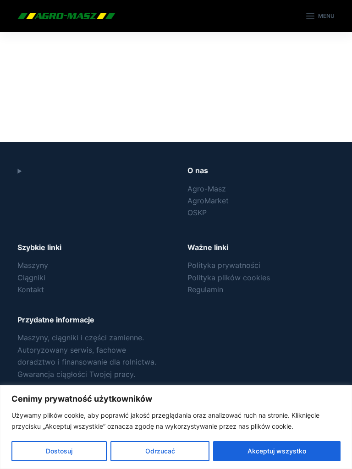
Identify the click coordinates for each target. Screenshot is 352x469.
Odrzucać (160, 451)
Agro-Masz (206, 188)
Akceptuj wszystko (277, 451)
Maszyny (32, 265)
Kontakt (30, 289)
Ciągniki (31, 277)
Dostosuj (59, 451)
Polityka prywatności (223, 265)
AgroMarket (208, 200)
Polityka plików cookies (228, 277)
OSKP (197, 212)
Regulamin (205, 289)
